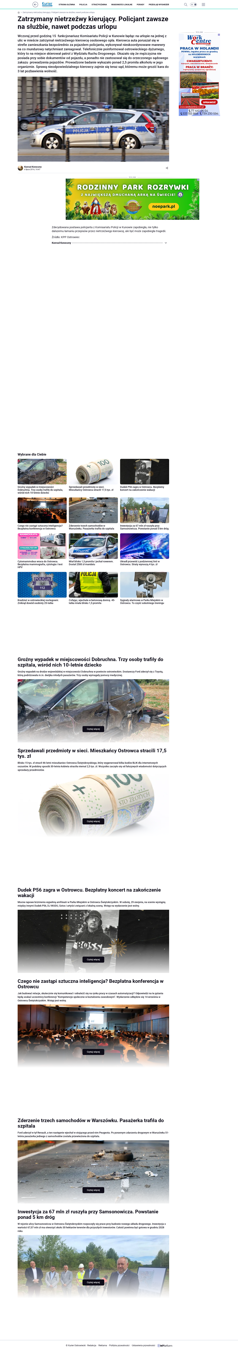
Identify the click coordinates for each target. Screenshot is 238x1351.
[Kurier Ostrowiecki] (49, 4)
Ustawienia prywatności (143, 1345)
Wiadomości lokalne (121, 4)
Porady (140, 4)
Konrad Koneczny (33, 167)
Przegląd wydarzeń (159, 4)
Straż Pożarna (99, 4)
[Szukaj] (185, 4)
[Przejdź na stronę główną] (35, 6)
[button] (193, 4)
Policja (83, 4)
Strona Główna (67, 4)
